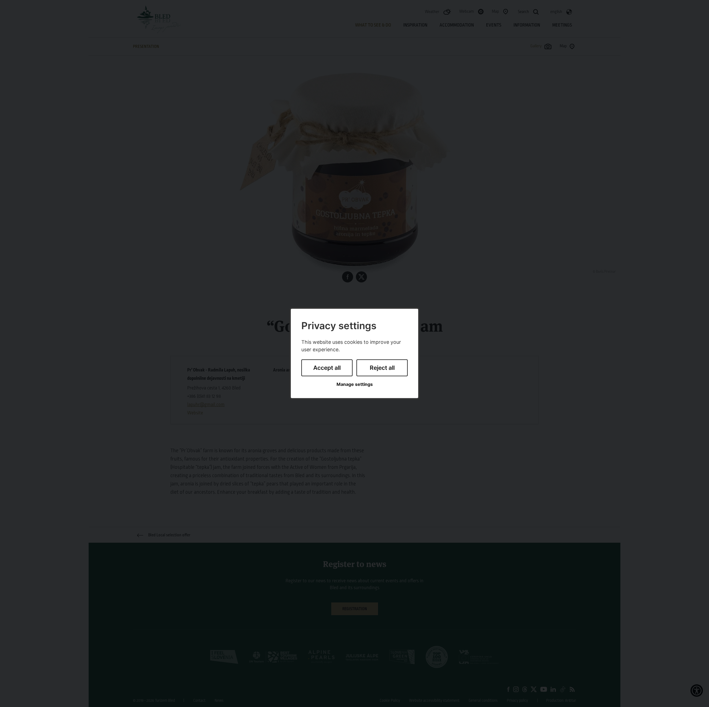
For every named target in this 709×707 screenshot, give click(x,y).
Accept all (327, 367)
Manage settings (354, 384)
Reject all (382, 367)
